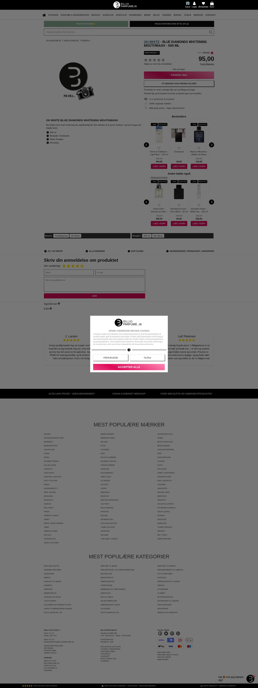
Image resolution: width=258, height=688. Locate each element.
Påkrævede (110, 357)
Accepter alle (129, 367)
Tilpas (147, 357)
